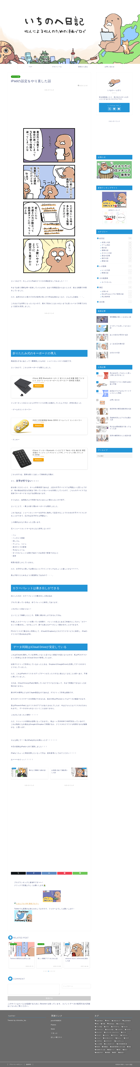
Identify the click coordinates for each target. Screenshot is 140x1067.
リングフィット (120, 1041)
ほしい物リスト (56, 1037)
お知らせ (116, 291)
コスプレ (128, 1029)
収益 (130, 1046)
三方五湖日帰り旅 (122, 1043)
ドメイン (107, 1035)
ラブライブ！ (109, 1041)
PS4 (97, 1023)
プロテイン (125, 1035)
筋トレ (126, 1049)
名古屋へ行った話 (100, 1049)
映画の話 (116, 273)
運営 (115, 1052)
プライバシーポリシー (16, 1064)
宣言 (119, 1049)
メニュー (98, 1038)
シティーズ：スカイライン (112, 1032)
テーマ (124, 1032)
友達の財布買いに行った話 (118, 1046)
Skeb (53, 1029)
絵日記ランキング (114, 210)
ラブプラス (99, 1041)
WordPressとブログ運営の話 (116, 294)
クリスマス (120, 1029)
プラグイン (115, 1035)
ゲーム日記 (116, 245)
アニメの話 (99, 1026)
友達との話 (116, 242)
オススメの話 (15, 76)
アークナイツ (99, 1029)
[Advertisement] (49, 107)
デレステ (98, 1035)
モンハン (119, 1038)
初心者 (98, 1046)
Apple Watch (99, 1020)
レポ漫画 (115, 266)
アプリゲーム (116, 1026)
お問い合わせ (110, 67)
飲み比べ (122, 1052)
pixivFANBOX (56, 1020)
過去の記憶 (116, 255)
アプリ (107, 1026)
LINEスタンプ (116, 1020)
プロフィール (57, 67)
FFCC (108, 1020)
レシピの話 (116, 270)
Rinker (42, 382)
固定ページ (111, 1049)
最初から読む (83, 67)
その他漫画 (114, 278)
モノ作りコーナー (109, 1038)
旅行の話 (116, 258)
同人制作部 (116, 296)
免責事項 (28, 1064)
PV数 (103, 1023)
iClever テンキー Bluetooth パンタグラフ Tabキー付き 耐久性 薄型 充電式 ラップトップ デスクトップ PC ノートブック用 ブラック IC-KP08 (59, 452)
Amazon (38, 386)
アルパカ (125, 1026)
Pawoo (53, 1025)
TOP (30, 67)
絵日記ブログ (99, 1052)
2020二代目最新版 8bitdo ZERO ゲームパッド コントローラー (57, 420)
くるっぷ (54, 1033)
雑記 (115, 287)
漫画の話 (116, 250)
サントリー (99, 1032)
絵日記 (115, 238)
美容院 (108, 1052)
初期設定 (105, 1046)
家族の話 (116, 261)
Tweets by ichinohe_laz (17, 1020)
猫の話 (116, 248)
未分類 (114, 302)
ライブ (127, 1038)
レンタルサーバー (110, 1043)
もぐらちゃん (116, 282)
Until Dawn (111, 1023)
